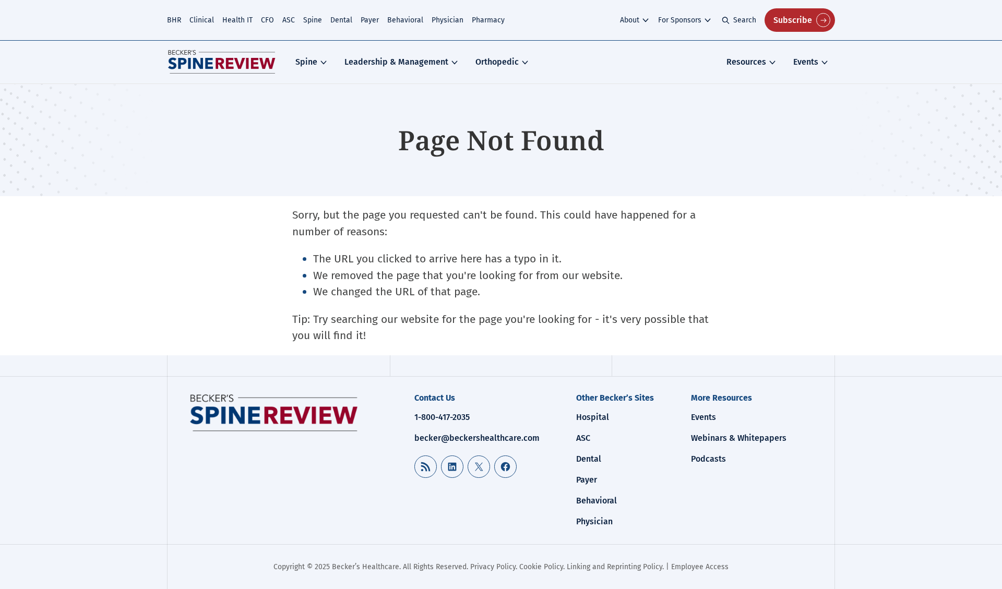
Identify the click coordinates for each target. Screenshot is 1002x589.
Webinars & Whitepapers (738, 438)
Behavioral (405, 20)
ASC (288, 20)
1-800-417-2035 (442, 417)
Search (744, 20)
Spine (312, 20)
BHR (174, 20)
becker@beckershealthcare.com (477, 438)
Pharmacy (488, 20)
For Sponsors (679, 20)
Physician (447, 20)
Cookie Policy (541, 566)
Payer (370, 20)
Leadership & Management (396, 62)
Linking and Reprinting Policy (614, 566)
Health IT (237, 20)
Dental (341, 20)
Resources (746, 62)
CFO (267, 20)
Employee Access (700, 566)
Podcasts (708, 459)
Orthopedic (497, 62)
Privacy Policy (493, 566)
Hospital (592, 417)
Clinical (201, 20)
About (629, 20)
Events (805, 62)
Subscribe (792, 20)
